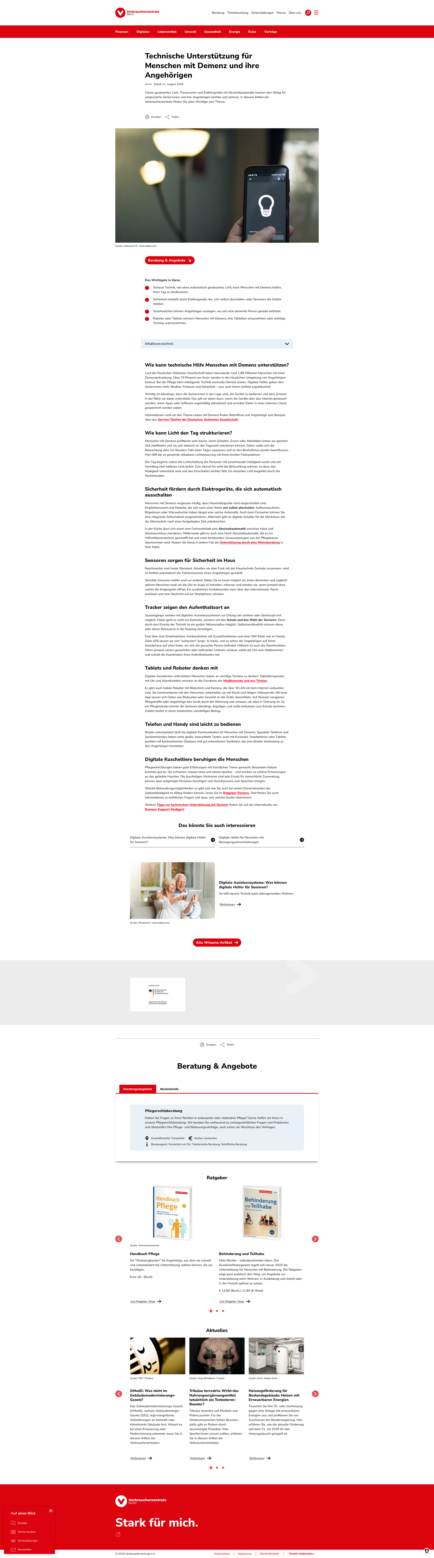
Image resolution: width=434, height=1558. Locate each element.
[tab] (211, 1311)
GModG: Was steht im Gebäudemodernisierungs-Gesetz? (152, 1395)
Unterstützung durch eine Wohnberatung (250, 542)
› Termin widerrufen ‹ (301, 1554)
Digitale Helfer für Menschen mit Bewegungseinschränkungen (241, 839)
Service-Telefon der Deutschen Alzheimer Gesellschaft (198, 420)
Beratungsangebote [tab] (137, 1089)
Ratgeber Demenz (236, 793)
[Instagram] (118, 1534)
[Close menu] (51, 1511)
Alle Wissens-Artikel (214, 942)
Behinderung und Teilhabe (241, 1253)
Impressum (245, 1554)
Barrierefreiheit (269, 1554)
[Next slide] (315, 1239)
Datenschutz (222, 1554)
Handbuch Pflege (145, 1253)
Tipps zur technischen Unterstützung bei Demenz (192, 805)
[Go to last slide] (118, 1239)
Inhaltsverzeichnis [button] (159, 343)
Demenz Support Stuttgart (164, 809)
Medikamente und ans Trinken (245, 681)
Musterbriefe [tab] (169, 1089)
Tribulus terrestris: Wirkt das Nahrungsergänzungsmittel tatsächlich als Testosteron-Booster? (214, 1397)
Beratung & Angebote (166, 260)
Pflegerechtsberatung (163, 1110)
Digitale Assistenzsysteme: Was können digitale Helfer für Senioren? (168, 839)
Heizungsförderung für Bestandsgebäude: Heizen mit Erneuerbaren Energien (274, 1395)
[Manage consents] (427, 1551)
